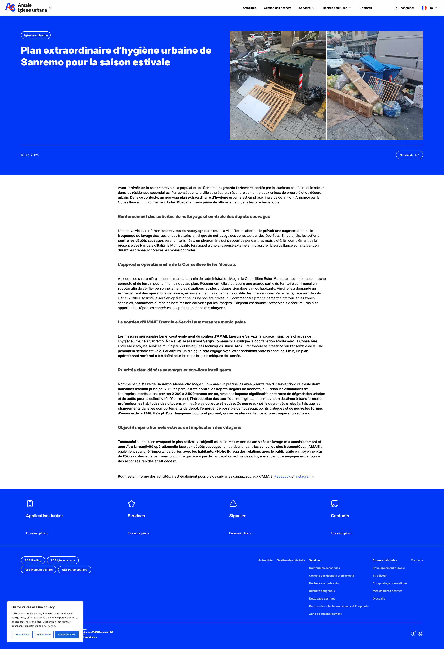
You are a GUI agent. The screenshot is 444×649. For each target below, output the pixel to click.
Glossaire (379, 598)
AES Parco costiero (74, 569)
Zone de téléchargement (325, 613)
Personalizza (22, 634)
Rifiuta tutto (44, 634)
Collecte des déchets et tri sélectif (331, 575)
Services (305, 8)
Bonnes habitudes (335, 8)
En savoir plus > (37, 533)
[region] (45, 621)
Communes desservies (324, 568)
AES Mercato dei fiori (39, 569)
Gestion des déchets (277, 8)
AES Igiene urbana (63, 560)
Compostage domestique (390, 583)
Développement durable (389, 568)
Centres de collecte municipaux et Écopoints (339, 606)
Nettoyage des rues (322, 598)
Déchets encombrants (324, 583)
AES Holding (33, 560)
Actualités (249, 8)
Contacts (366, 8)
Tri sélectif (380, 575)
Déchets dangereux (322, 591)
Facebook (283, 476)
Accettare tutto (66, 634)
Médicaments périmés (387, 591)
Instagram (303, 476)
